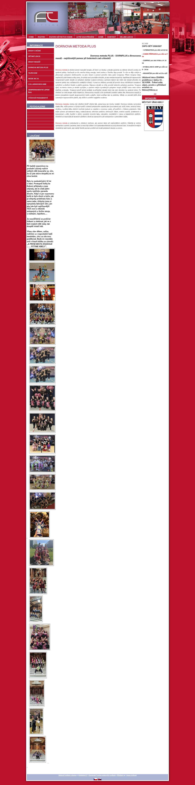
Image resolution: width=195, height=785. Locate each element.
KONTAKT (111, 37)
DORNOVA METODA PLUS (38, 67)
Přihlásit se (121, 775)
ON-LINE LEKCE (126, 37)
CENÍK (100, 37)
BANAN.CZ (83, 775)
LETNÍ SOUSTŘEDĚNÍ (85, 37)
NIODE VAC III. (33, 78)
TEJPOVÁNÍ (32, 73)
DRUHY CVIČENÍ (34, 51)
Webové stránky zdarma (68, 775)
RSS (155, 94)
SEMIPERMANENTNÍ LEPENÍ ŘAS (38, 91)
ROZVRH (41, 37)
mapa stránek (131, 775)
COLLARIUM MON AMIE (37, 84)
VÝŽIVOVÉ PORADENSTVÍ (38, 98)
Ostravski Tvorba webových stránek (102, 775)
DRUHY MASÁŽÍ (34, 62)
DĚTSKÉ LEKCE (34, 56)
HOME (31, 37)
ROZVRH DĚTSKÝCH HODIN (60, 37)
